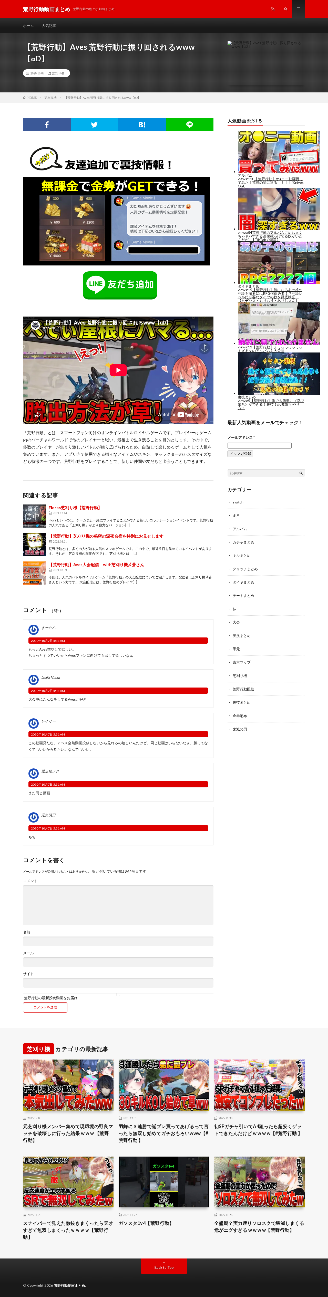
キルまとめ (242, 555)
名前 (26, 932)
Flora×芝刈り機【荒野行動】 (75, 507)
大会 (236, 622)
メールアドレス (241, 437)
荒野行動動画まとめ (69, 1285)
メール (28, 953)
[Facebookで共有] (47, 124)
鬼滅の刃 (240, 729)
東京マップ (242, 662)
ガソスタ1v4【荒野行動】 (146, 1223)
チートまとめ (243, 595)
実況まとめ (242, 635)
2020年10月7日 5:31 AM (48, 641)
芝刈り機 (58, 73)
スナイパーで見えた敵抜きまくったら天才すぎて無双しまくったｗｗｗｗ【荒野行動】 (68, 1230)
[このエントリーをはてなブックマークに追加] (142, 124)
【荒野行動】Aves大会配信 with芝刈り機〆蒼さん (96, 564)
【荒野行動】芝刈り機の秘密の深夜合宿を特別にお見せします (106, 535)
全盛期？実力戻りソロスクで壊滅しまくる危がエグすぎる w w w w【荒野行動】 (259, 1226)
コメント (30, 881)
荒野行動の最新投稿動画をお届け (50, 998)
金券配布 (240, 715)
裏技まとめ (242, 702)
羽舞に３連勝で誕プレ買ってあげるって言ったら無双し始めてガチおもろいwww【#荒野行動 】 (164, 1133)
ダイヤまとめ (243, 582)
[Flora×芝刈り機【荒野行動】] (34, 516)
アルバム (240, 529)
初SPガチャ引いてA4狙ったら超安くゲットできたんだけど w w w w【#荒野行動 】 (258, 1129)
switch (238, 502)
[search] (301, 473)
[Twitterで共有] (94, 124)
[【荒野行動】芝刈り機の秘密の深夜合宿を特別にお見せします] (34, 544)
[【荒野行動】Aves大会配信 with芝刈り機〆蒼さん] (34, 573)
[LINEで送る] (189, 124)
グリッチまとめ (245, 569)
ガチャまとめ (243, 542)
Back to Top (164, 1267)
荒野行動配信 (243, 689)
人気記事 (49, 25)
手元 (236, 649)
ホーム (28, 25)
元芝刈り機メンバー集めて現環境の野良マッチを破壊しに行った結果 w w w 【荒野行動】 (68, 1133)
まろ (236, 515)
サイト (28, 974)
